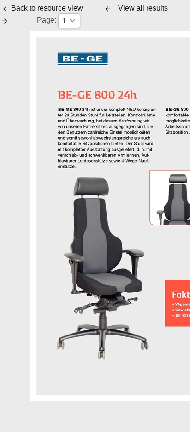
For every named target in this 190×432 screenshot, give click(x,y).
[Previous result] (108, 8)
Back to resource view (47, 8)
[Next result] (4, 20)
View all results (143, 8)
